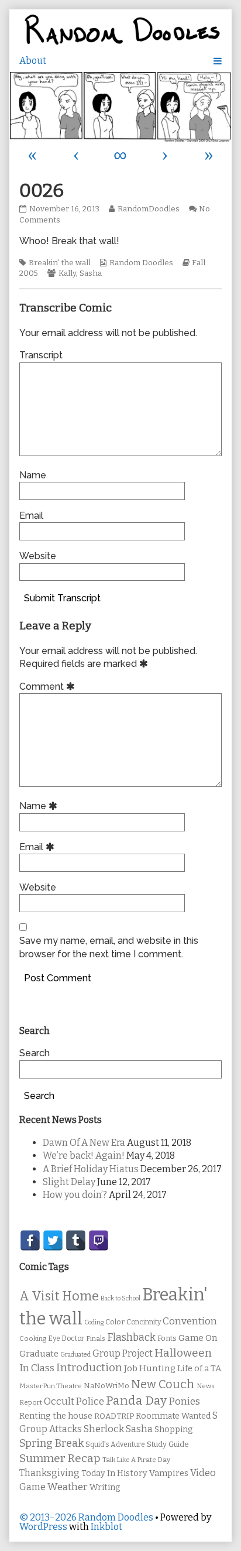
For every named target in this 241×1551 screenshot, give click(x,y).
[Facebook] (30, 1240)
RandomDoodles (148, 209)
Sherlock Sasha (118, 1428)
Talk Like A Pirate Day (136, 1460)
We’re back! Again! (84, 1155)
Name (32, 475)
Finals (95, 1338)
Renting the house (55, 1416)
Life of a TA (199, 1368)
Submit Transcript (62, 598)
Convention (190, 1321)
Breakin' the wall (60, 263)
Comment (48, 686)
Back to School (120, 1298)
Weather (67, 1487)
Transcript (41, 355)
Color (115, 1321)
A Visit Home (59, 1296)
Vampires (168, 1473)
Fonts (167, 1338)
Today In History (114, 1473)
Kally (67, 273)
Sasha (91, 273)
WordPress (43, 1526)
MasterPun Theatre (50, 1386)
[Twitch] (98, 1240)
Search (34, 1053)
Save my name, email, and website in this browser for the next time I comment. (108, 947)
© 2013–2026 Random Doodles (86, 1517)
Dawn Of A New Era (84, 1142)
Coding (94, 1322)
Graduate (38, 1353)
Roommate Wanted (173, 1416)
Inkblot (106, 1526)
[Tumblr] (76, 1240)
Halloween (183, 1353)
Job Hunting (149, 1368)
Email (31, 515)
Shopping (173, 1429)
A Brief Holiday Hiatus (91, 1169)
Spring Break (51, 1443)
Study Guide (168, 1444)
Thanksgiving (49, 1472)
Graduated (75, 1354)
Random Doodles (141, 263)
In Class (36, 1368)
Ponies (184, 1401)
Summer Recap (60, 1458)
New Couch (163, 1384)
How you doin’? (75, 1194)
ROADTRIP (114, 1416)
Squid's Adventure (115, 1444)
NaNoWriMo (106, 1385)
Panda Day (136, 1400)
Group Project (122, 1353)
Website (37, 555)
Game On (198, 1338)
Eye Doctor (66, 1338)
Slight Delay (69, 1181)
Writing (104, 1487)
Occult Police (74, 1401)
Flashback (131, 1337)
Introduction (89, 1367)
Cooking (32, 1338)
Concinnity (143, 1322)
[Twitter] (53, 1240)
